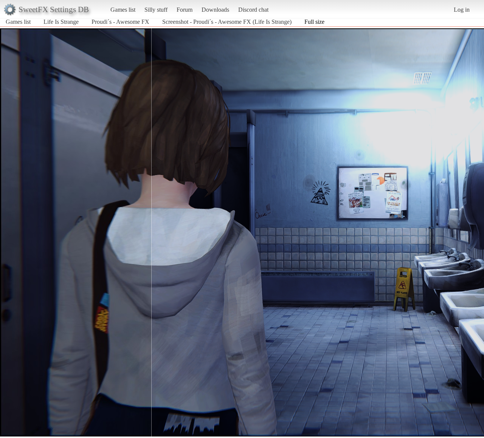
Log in (462, 9)
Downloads (215, 9)
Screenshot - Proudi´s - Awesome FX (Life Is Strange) (227, 22)
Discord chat (253, 9)
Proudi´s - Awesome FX (120, 22)
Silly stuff (156, 9)
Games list (122, 9)
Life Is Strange (61, 22)
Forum (184, 9)
